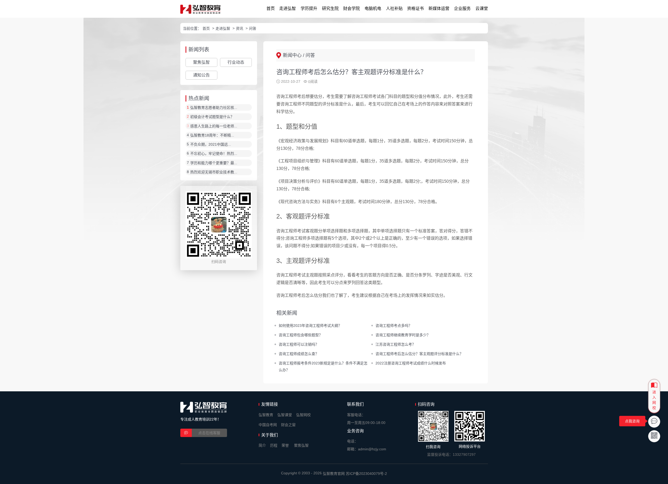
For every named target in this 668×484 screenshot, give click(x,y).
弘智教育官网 (334, 473)
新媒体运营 (438, 8)
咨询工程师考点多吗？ (393, 325)
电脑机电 (373, 8)
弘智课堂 (284, 415)
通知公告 (201, 75)
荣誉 (285, 445)
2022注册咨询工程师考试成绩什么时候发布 (410, 363)
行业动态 (236, 62)
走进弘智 (287, 8)
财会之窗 (288, 425)
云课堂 (481, 8)
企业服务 (462, 8)
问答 (252, 28)
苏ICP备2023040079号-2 (366, 473)
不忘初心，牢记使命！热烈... (213, 154)
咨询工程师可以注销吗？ (299, 344)
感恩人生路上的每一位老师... (213, 126)
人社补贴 (394, 8)
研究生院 (330, 8)
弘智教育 (266, 415)
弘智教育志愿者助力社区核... (213, 107)
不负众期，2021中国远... (210, 144)
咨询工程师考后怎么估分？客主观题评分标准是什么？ (419, 353)
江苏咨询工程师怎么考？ (395, 344)
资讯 (239, 28)
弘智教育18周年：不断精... (212, 135)
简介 (262, 445)
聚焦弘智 (201, 62)
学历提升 (309, 8)
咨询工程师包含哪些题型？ (301, 335)
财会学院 (351, 8)
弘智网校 (303, 415)
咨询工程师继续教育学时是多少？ (402, 335)
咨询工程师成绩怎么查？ (299, 353)
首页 (270, 8)
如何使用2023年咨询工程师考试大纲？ (310, 325)
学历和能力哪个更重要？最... (213, 163)
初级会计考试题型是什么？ (212, 117)
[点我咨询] (654, 422)
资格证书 (415, 8)
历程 (273, 445)
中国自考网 (268, 425)
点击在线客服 (209, 433)
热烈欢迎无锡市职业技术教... (213, 172)
